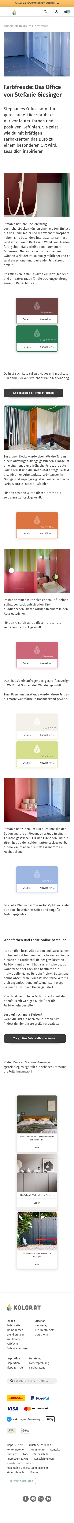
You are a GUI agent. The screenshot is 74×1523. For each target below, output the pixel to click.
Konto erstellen (16, 1449)
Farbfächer (13, 1343)
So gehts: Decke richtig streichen (33, 393)
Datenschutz (40, 1454)
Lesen (37, 1147)
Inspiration (13, 1358)
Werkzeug (40, 1325)
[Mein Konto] (56, 11)
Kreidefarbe (14, 1339)
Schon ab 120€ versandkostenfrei (35, 3)
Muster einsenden (40, 1445)
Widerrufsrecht (16, 1472)
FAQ (25, 1454)
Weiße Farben (15, 1330)
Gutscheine (42, 1334)
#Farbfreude (40, 26)
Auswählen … (47, 319)
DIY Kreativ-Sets (44, 1330)
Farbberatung (37, 1367)
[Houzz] (48, 1499)
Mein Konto (38, 1449)
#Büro (27, 26)
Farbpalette (13, 1325)
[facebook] (26, 1499)
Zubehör (40, 1321)
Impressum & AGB (17, 1458)
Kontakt (55, 1449)
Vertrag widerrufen (21, 1481)
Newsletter (13, 1463)
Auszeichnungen (44, 1458)
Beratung (35, 1358)
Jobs (28, 1463)
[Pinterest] (33, 1499)
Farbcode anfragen (18, 1348)
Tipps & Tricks (15, 1367)
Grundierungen (15, 1334)
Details (27, 319)
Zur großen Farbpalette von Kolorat (35, 1038)
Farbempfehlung (39, 1363)
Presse (34, 1472)
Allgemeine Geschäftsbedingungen (28, 1467)
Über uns (12, 1454)
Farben (11, 1321)
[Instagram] (41, 1499)
